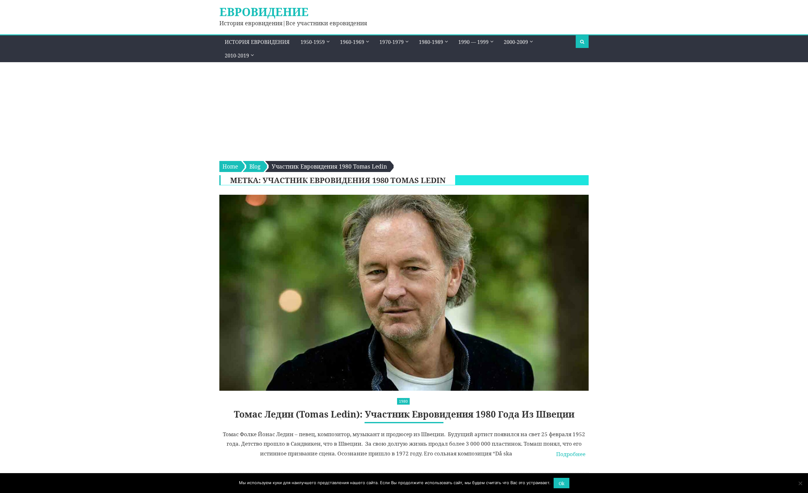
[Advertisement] (404, 109)
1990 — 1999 (473, 42)
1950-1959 (312, 42)
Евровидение (264, 12)
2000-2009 (516, 42)
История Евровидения (257, 42)
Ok (561, 483)
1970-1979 (391, 42)
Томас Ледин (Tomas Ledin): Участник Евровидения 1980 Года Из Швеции (404, 414)
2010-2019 (237, 55)
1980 (403, 401)
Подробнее (570, 454)
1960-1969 (352, 42)
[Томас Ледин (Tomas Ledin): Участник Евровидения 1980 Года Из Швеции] (404, 293)
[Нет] (800, 483)
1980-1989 (431, 42)
